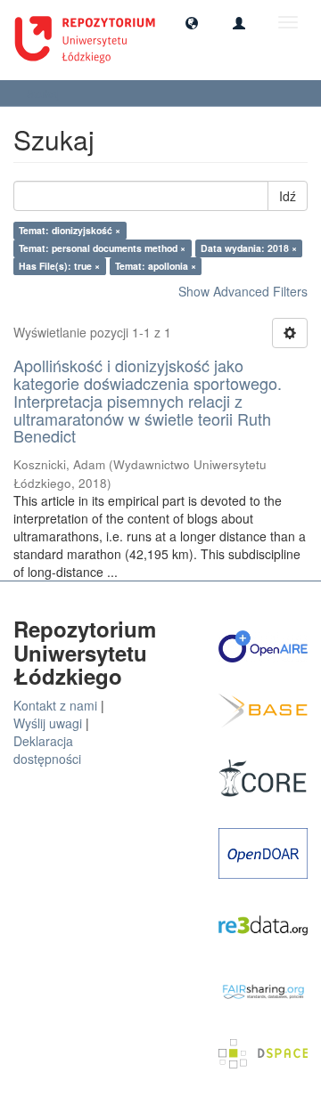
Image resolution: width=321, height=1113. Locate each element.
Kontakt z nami (55, 705)
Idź (287, 196)
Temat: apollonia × (155, 265)
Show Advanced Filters (243, 291)
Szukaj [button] (44, 93)
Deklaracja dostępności (47, 750)
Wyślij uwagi (47, 723)
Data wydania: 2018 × (249, 248)
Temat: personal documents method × (102, 248)
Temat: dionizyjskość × (69, 230)
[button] (192, 22)
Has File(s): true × (59, 265)
